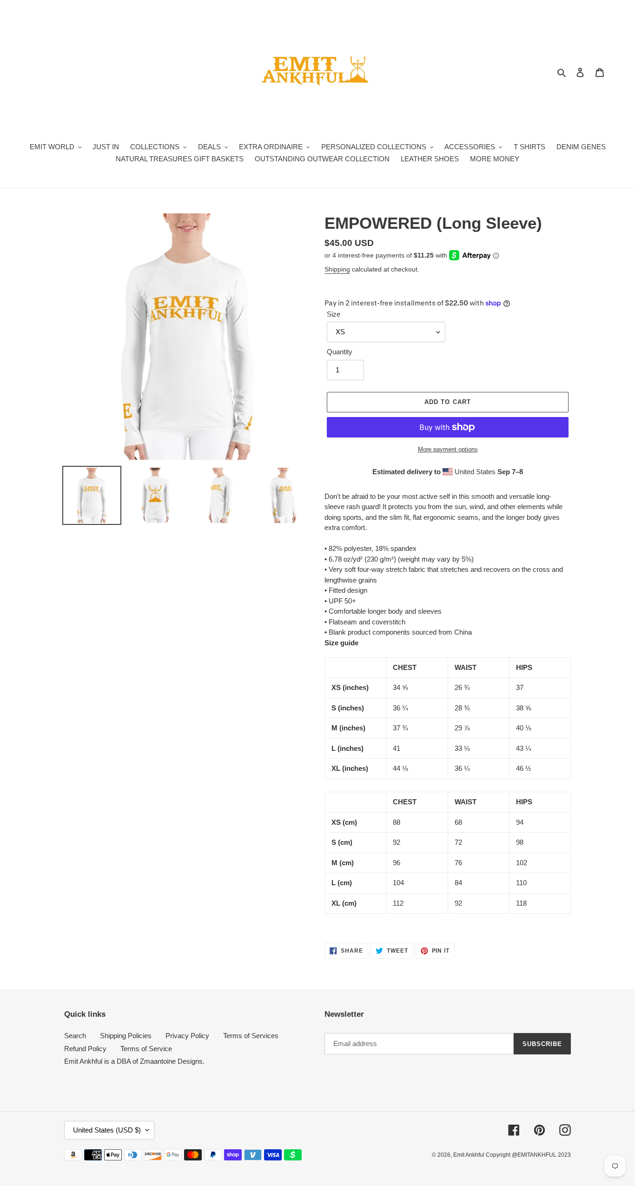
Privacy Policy (187, 1036)
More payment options (448, 449)
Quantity (339, 352)
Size (333, 314)
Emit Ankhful (469, 1155)
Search (75, 1036)
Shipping (337, 269)
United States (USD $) (107, 1130)
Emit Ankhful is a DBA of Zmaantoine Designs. (134, 1061)
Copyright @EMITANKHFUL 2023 (528, 1155)
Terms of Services (250, 1036)
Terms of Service (146, 1049)
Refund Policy (85, 1049)
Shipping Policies (126, 1036)
